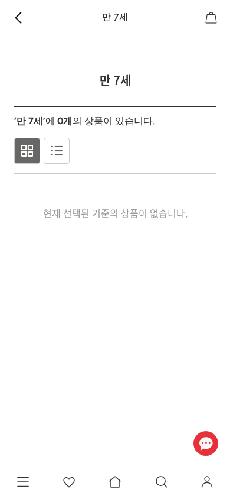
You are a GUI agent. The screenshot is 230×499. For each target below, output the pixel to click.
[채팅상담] (205, 443)
